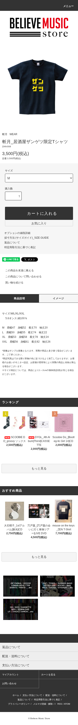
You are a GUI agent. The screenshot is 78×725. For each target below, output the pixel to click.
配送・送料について (55, 695)
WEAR (13, 134)
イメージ (58, 298)
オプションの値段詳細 (17, 233)
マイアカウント (10, 674)
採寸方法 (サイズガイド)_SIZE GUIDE (26, 237)
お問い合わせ (9, 683)
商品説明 (19, 298)
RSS (59, 704)
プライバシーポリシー (19, 704)
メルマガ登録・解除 (43, 704)
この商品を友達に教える (19, 270)
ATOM (67, 704)
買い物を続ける (14, 282)
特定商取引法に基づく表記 (20, 247)
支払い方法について (32, 695)
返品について (12, 242)
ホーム (16, 695)
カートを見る (48, 674)
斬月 (4, 134)
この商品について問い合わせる (23, 276)
